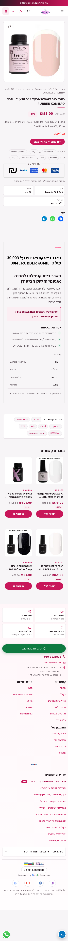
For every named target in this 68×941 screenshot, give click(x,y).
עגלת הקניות (60, 746)
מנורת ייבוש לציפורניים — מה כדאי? (50, 814)
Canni (43, 426)
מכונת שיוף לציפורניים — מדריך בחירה (44, 781)
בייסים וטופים (41, 89)
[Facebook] (40, 883)
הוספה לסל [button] (49, 513)
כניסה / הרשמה (59, 733)
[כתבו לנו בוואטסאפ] (20, 11)
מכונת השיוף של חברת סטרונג (52, 820)
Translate (45, 875)
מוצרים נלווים (60, 707)
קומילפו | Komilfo (18, 151)
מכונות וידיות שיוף (37, 433)
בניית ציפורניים (28, 157)
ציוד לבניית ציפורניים (57, 700)
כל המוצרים (61, 720)
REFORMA (55, 433)
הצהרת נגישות (26, 713)
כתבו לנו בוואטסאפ (32, 648)
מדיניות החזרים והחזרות (22, 694)
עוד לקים (56, 426)
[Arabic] (34, 864)
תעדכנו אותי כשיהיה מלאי (47, 141)
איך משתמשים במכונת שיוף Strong (50, 794)
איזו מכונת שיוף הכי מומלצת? (53, 801)
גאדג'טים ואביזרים (58, 713)
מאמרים (29, 707)
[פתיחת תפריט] (62, 11)
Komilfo (53, 157)
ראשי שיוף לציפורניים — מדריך (52, 807)
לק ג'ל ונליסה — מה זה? (55, 827)
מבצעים (62, 752)
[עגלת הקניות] (5, 11)
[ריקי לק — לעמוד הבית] (45, 11)
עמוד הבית (60, 89)
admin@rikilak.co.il (52, 662)
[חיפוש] (28, 11)
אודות (30, 700)
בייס (42, 157)
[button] (9, 27)
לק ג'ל (51, 89)
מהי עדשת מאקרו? (57, 840)
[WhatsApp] (15, 883)
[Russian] (30, 864)
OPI (32, 426)
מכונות (63, 687)
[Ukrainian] (26, 864)
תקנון (30, 687)
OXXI (23, 426)
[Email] (27, 883)
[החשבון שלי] (13, 11)
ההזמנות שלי (60, 740)
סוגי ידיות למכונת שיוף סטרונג (53, 788)
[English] (38, 864)
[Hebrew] (42, 864)
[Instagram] (52, 883)
